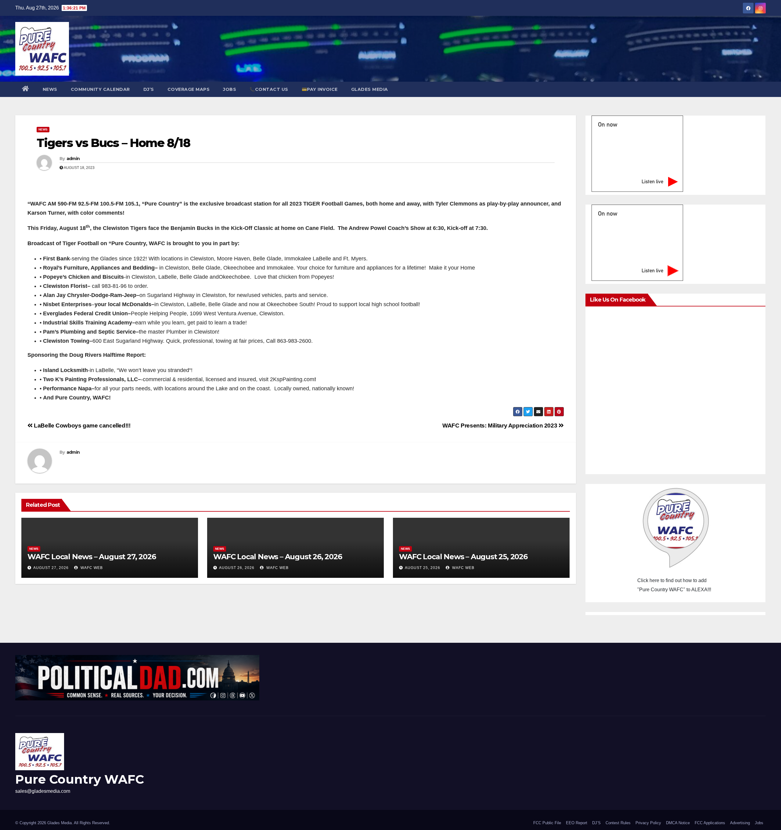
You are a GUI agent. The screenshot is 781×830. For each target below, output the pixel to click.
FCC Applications (710, 823)
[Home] (25, 89)
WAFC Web (91, 568)
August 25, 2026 (422, 568)
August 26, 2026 (236, 568)
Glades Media (369, 89)
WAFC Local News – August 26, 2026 (277, 556)
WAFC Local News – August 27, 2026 (91, 556)
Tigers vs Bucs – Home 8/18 (113, 143)
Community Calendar (100, 89)
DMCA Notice (678, 823)
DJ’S (148, 89)
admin (73, 158)
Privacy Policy (648, 823)
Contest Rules (618, 823)
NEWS (50, 89)
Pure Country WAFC (79, 779)
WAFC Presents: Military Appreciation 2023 (500, 425)
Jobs (229, 89)
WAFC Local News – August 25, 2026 (463, 556)
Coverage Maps (188, 89)
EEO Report (576, 823)
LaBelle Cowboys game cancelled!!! (82, 425)
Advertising (740, 823)
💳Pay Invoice (320, 89)
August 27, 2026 (51, 568)
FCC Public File (547, 823)
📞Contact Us (269, 89)
